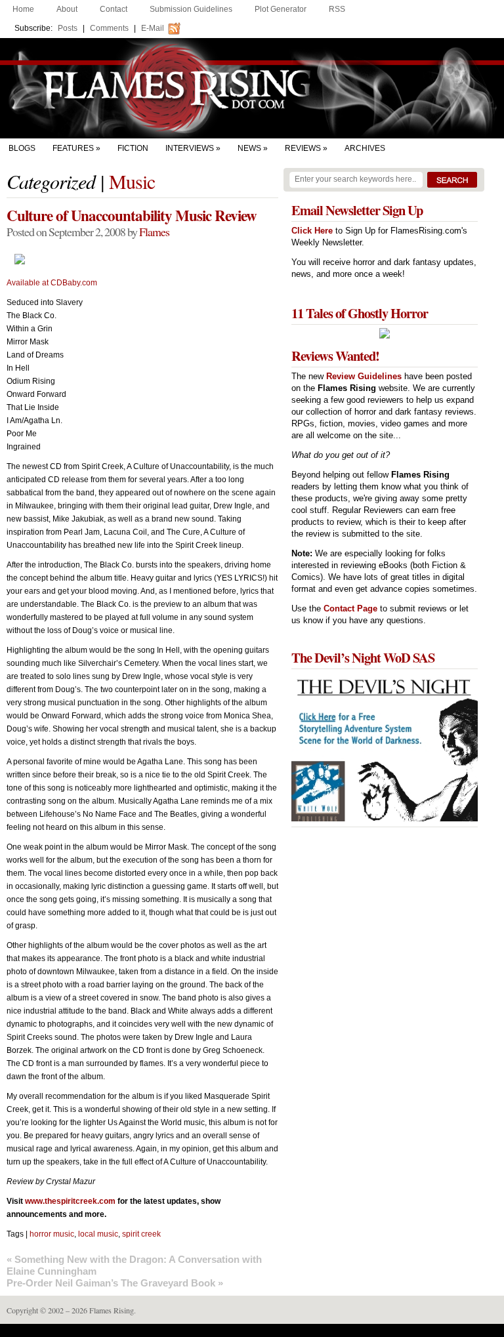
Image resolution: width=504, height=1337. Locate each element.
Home (23, 9)
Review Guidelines (364, 376)
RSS (337, 9)
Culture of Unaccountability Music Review (132, 215)
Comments (109, 28)
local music (98, 1234)
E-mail (152, 28)
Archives (365, 148)
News (249, 148)
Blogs (22, 148)
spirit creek (141, 1234)
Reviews (303, 148)
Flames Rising (252, 88)
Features (73, 148)
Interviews (189, 148)
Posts (67, 28)
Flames (154, 231)
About (66, 9)
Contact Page (350, 608)
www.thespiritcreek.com (70, 1201)
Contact (113, 9)
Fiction (132, 148)
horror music (52, 1234)
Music (132, 181)
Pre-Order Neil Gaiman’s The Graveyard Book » (115, 1282)
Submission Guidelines (191, 9)
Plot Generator (280, 9)
